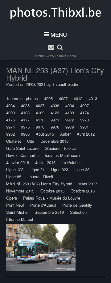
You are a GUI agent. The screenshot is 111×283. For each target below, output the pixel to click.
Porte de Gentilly (77, 205)
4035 (25, 105)
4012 (78, 98)
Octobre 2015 (52, 191)
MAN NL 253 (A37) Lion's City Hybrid (39, 184)
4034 (10, 105)
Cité (30, 141)
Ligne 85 (13, 177)
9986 (25, 134)
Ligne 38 (81, 169)
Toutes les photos (22, 98)
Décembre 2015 (54, 141)
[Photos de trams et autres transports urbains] (55, 12)
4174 (84, 113)
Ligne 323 (59, 169)
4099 (10, 113)
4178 (40, 120)
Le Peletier (71, 162)
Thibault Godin (65, 56)
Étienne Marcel (19, 219)
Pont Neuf (15, 205)
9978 (55, 127)
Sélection (78, 212)
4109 (40, 113)
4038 (55, 105)
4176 (10, 120)
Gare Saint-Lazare (22, 148)
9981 (84, 127)
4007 (63, 98)
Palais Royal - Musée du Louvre (51, 198)
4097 (84, 105)
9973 (84, 120)
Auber (65, 134)
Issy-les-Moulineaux (62, 155)
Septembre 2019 (49, 212)
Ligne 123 (14, 169)
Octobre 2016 (83, 191)
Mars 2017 (87, 184)
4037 (40, 105)
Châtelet (13, 141)
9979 (69, 127)
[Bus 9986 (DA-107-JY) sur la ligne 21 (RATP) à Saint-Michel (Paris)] (41, 247)
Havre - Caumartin (22, 155)
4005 (48, 98)
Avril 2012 (86, 134)
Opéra (11, 198)
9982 (10, 134)
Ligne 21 (37, 169)
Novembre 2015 (20, 191)
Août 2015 (45, 134)
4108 (25, 113)
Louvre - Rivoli (40, 177)
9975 (25, 127)
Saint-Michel (17, 212)
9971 (55, 120)
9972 (69, 120)
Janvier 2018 (17, 162)
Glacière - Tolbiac (60, 148)
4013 (92, 98)
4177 (25, 120)
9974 (10, 127)
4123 (55, 113)
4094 (69, 105)
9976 (40, 127)
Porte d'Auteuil (43, 205)
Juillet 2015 (45, 162)
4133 (69, 113)
